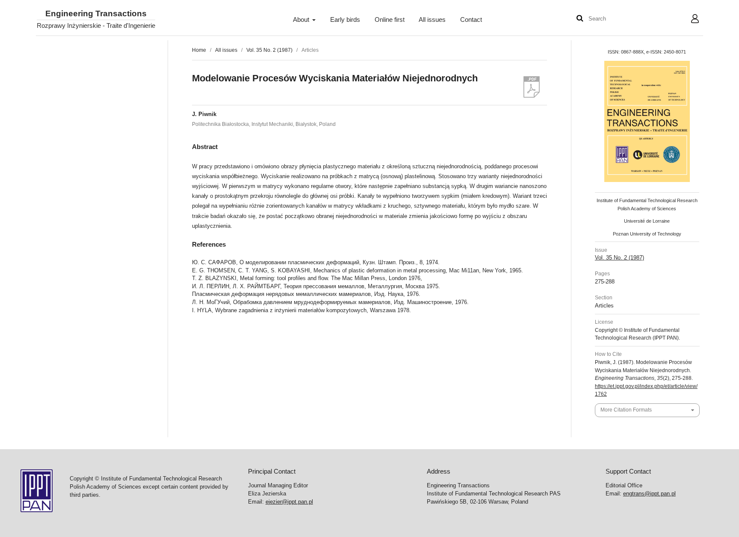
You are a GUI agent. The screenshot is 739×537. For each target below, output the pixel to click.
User (688, 20)
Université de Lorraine (647, 221)
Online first (390, 19)
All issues (432, 19)
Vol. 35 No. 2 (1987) (269, 50)
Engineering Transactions (96, 13)
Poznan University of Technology (647, 233)
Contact (471, 19)
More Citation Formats (626, 410)
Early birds (345, 19)
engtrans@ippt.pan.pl (649, 493)
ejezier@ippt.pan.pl (289, 501)
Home (199, 50)
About (302, 19)
